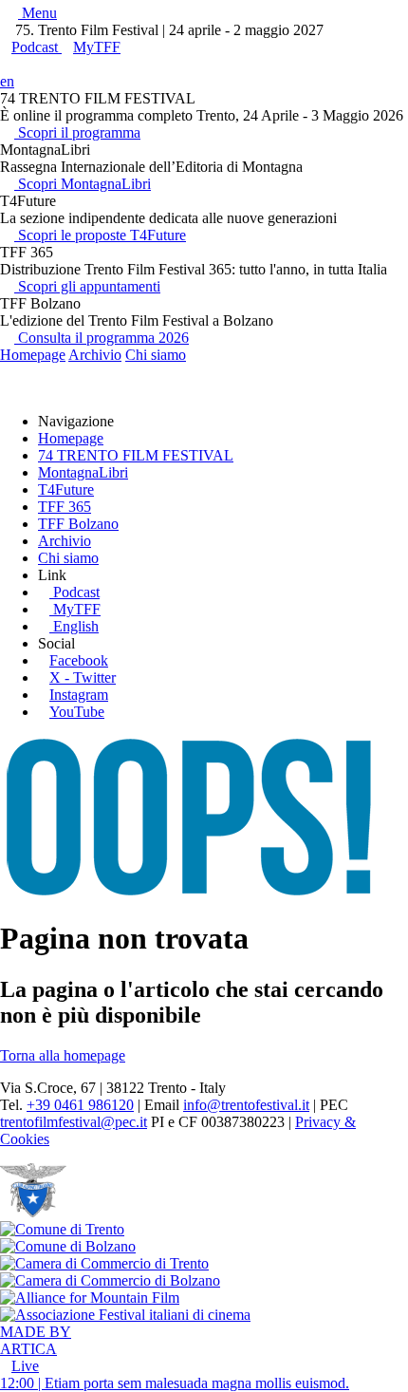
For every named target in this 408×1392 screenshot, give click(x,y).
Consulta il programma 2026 (101, 337)
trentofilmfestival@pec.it (73, 1122)
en (7, 81)
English (76, 626)
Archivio (94, 355)
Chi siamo (155, 355)
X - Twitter (82, 677)
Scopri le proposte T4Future (100, 235)
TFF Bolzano (78, 524)
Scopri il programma (77, 132)
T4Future (66, 489)
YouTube (76, 712)
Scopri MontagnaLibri (82, 184)
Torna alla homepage (62, 1055)
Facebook (78, 660)
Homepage (32, 355)
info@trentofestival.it (246, 1105)
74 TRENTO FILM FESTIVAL (135, 455)
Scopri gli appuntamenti (87, 286)
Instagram (78, 695)
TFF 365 (64, 506)
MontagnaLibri (83, 472)
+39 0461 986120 (80, 1105)
